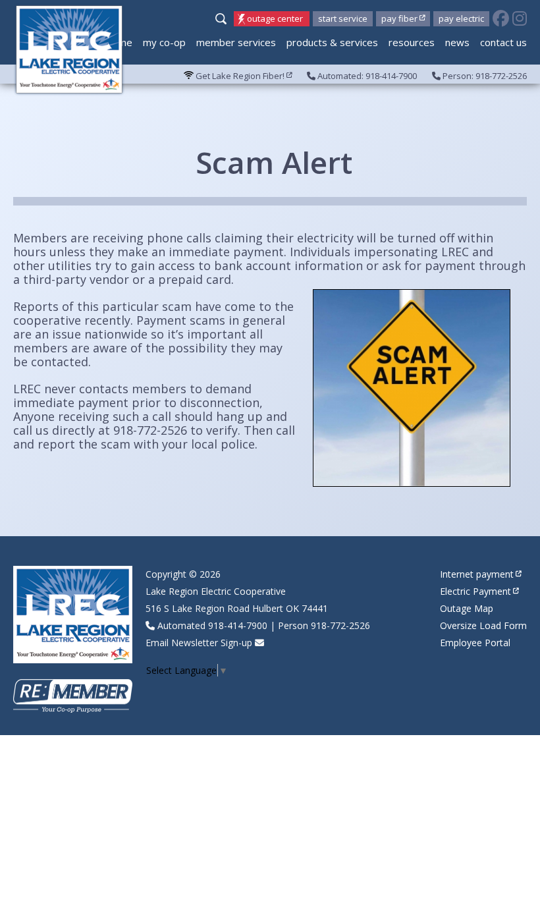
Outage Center (275, 18)
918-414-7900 (237, 625)
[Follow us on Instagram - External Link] (519, 19)
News (457, 42)
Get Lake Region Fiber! (239, 76)
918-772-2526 (340, 625)
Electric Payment (475, 591)
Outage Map (466, 608)
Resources (412, 42)
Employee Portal (475, 642)
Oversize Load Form (483, 625)
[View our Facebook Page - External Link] (501, 19)
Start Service (342, 18)
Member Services (236, 42)
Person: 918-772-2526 (484, 76)
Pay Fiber (399, 18)
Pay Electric (461, 18)
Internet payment (477, 574)
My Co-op (164, 42)
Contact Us (503, 42)
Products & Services (332, 42)
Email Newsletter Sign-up (199, 642)
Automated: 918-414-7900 (366, 76)
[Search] (222, 20)
